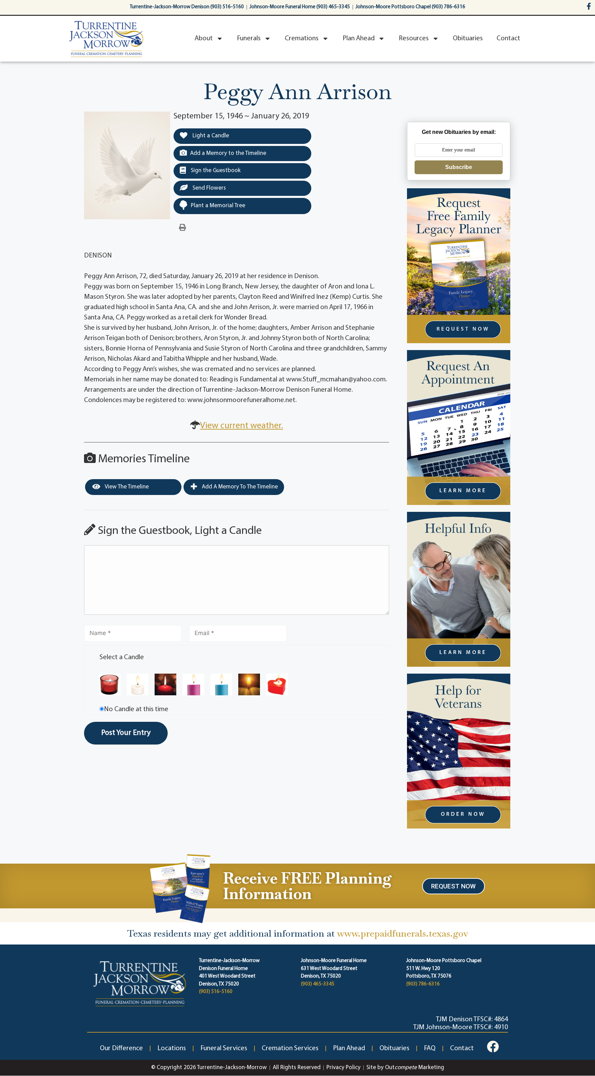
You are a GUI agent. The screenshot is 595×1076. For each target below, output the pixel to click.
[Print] (182, 227)
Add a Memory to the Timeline (228, 153)
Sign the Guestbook (215, 170)
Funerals (249, 38)
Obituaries (468, 38)
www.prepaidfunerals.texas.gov (402, 933)
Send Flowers (208, 188)
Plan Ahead (359, 38)
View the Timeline (126, 487)
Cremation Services (290, 1048)
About (204, 38)
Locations (171, 1048)
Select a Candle (122, 657)
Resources (414, 38)
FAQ (430, 1048)
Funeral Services (223, 1048)
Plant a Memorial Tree (218, 206)
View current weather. (241, 426)
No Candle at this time (136, 709)
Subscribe (458, 167)
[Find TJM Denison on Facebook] (493, 1047)
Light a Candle (210, 136)
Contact (508, 38)
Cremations (302, 38)
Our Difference (121, 1048)
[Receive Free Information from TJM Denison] (179, 888)
